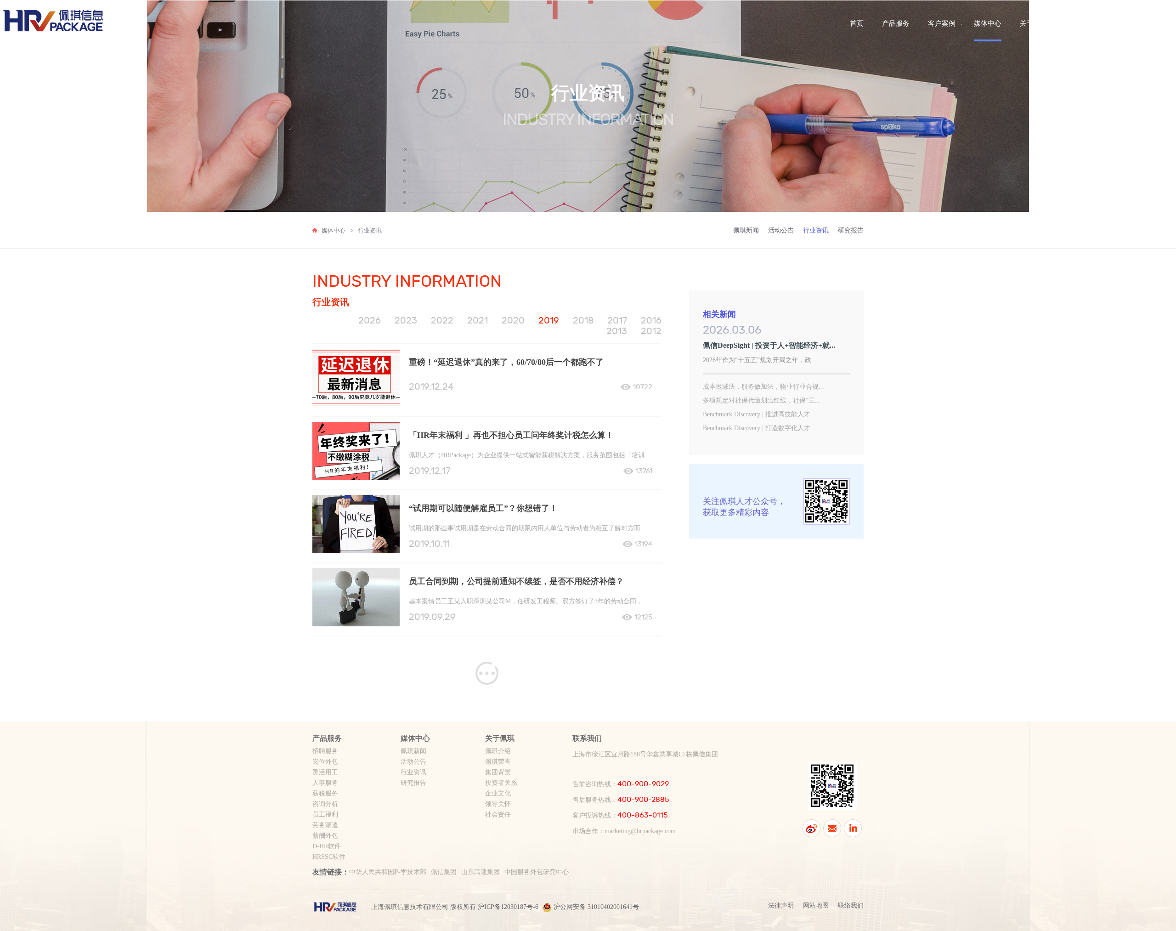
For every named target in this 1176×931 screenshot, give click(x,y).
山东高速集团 (480, 872)
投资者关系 (501, 782)
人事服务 (325, 782)
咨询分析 (325, 803)
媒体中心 (987, 23)
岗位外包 (325, 761)
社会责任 (498, 814)
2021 (477, 320)
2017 (617, 320)
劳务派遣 (325, 825)
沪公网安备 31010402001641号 (596, 906)
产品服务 (896, 23)
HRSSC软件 (328, 856)
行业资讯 (370, 230)
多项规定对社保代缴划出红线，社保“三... (761, 400)
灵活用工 (325, 772)
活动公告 (781, 230)
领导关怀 (498, 803)
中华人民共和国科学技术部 (387, 872)
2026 (369, 320)
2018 (583, 320)
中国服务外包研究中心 (536, 872)
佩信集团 (444, 872)
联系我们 (1079, 23)
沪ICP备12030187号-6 (508, 906)
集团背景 (498, 772)
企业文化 (498, 793)
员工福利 (325, 814)
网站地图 (816, 905)
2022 (442, 320)
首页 (857, 23)
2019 (548, 320)
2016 (651, 320)
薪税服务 (325, 793)
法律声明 (781, 905)
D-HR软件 (326, 846)
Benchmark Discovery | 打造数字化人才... (759, 428)
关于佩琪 (1033, 23)
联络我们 (851, 905)
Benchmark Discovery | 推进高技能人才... (759, 414)
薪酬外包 (325, 835)
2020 (513, 320)
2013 (616, 331)
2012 (651, 331)
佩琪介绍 (498, 751)
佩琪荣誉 (498, 761)
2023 (406, 320)
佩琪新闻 (746, 230)
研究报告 (851, 230)
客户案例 (942, 23)
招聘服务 (325, 751)
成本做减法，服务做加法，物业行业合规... (763, 386)
